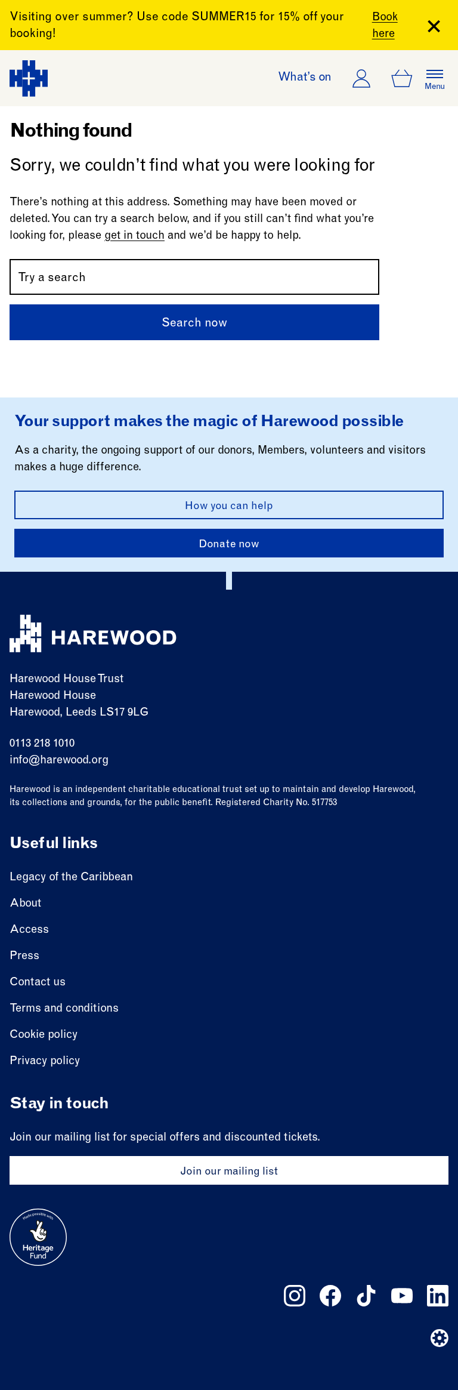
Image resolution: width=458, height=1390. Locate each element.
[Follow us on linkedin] (437, 1295)
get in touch (134, 236)
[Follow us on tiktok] (366, 1295)
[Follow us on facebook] (330, 1295)
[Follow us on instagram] (294, 1295)
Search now (194, 324)
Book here (385, 26)
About (25, 904)
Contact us (38, 982)
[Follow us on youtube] (402, 1295)
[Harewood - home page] (29, 78)
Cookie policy (44, 1035)
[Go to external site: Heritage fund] (38, 1237)
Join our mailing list (229, 1172)
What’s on (305, 78)
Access (29, 930)
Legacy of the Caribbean (71, 877)
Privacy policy (45, 1061)
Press (24, 956)
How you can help (229, 506)
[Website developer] (439, 1338)
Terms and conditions (64, 1009)
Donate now (229, 545)
